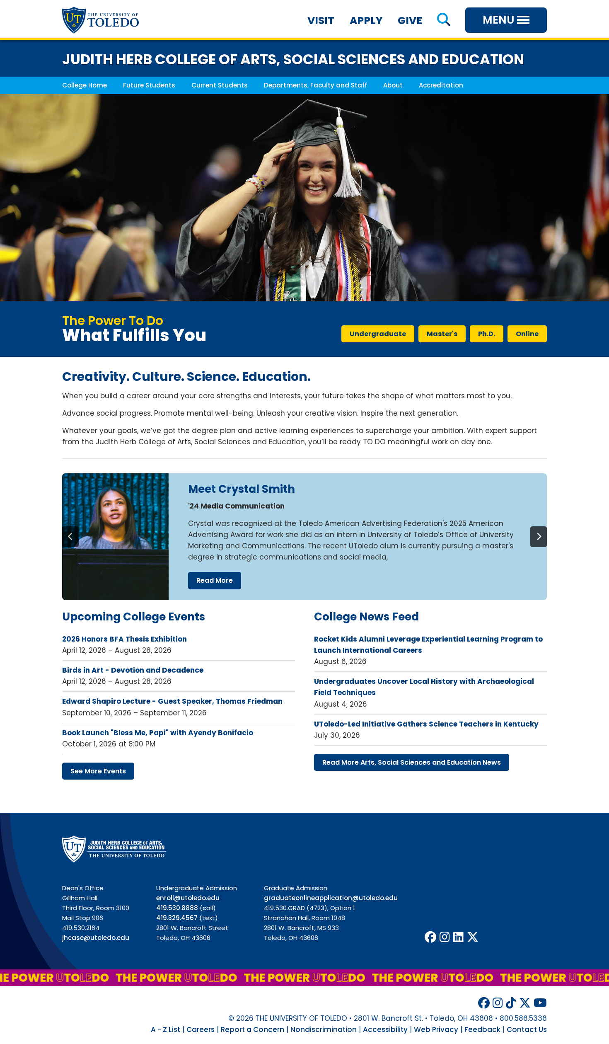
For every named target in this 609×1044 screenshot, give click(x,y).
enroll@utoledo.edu (188, 898)
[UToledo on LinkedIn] (458, 937)
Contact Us (527, 1029)
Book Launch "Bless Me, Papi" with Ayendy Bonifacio (157, 733)
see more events (98, 771)
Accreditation (441, 85)
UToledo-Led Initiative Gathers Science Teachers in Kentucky (426, 724)
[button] (443, 20)
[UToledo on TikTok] (511, 1003)
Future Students (149, 85)
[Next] (538, 536)
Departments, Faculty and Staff (315, 85)
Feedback (482, 1029)
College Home (84, 85)
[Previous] (70, 536)
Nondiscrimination (323, 1029)
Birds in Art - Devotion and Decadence (132, 670)
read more (214, 580)
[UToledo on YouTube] (540, 1003)
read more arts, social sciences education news (411, 762)
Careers (200, 1029)
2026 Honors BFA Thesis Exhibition (124, 639)
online (527, 334)
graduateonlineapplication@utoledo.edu (331, 898)
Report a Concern (252, 1029)
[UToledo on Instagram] (445, 937)
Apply (366, 20)
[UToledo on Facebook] (430, 937)
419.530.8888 (177, 908)
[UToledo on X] (473, 937)
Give (410, 20)
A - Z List (165, 1029)
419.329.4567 (177, 917)
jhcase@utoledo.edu (95, 937)
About (393, 85)
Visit (320, 20)
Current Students (219, 85)
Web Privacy (436, 1029)
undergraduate (378, 334)
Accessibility (385, 1029)
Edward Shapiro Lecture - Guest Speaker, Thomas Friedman (172, 701)
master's (442, 334)
